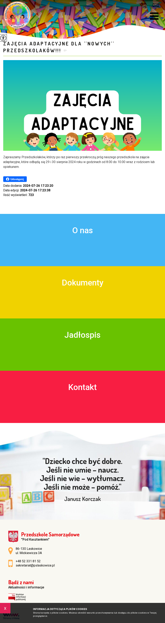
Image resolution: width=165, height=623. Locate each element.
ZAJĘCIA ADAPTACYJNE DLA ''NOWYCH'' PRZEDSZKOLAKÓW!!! (58, 46)
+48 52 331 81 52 (145, 5)
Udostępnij (17, 179)
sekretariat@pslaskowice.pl (156, 4)
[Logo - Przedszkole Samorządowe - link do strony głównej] (17, 15)
